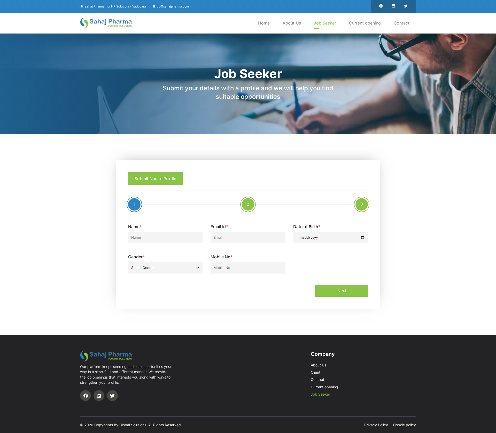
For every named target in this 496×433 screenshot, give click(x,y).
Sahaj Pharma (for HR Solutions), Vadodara (115, 6)
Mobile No (222, 256)
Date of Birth (306, 226)
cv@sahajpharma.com (173, 6)
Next (341, 290)
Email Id (219, 226)
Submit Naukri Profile (155, 178)
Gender (136, 256)
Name (135, 226)
